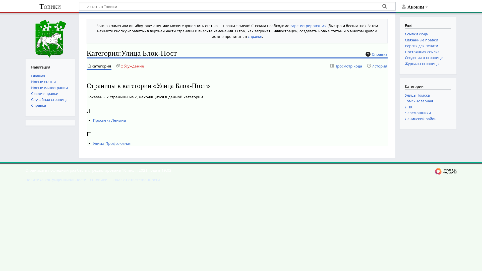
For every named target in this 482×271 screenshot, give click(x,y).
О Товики (98, 179)
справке (255, 36)
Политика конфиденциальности (55, 179)
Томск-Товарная (419, 101)
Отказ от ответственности (135, 179)
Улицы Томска (417, 95)
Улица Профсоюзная (112, 143)
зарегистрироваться (308, 25)
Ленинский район (421, 118)
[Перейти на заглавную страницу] (50, 35)
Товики (50, 6)
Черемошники (418, 112)
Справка (380, 54)
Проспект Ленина (109, 120)
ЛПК (408, 107)
